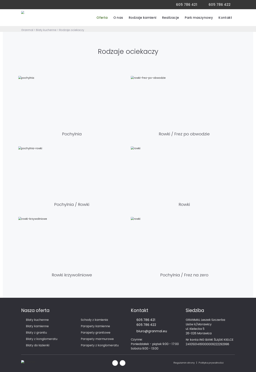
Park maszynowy (199, 17)
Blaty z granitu (36, 332)
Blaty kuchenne (37, 320)
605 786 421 (145, 320)
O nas (118, 17)
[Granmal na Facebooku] (115, 362)
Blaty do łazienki (37, 345)
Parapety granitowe (95, 332)
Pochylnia (72, 134)
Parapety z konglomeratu (100, 345)
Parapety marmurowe (97, 339)
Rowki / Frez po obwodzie (184, 134)
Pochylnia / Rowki (71, 204)
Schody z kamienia (94, 320)
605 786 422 (146, 324)
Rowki (184, 204)
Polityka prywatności (211, 362)
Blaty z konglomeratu (41, 339)
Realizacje (170, 17)
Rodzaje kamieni (142, 17)
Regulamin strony (184, 362)
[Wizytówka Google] (122, 362)
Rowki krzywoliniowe (72, 275)
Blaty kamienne (37, 326)
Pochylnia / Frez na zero (184, 275)
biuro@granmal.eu (151, 331)
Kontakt (225, 17)
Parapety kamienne (95, 326)
